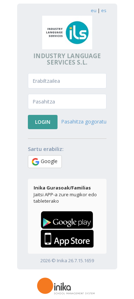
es (103, 10)
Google (48, 161)
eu (93, 10)
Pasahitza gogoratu (83, 121)
